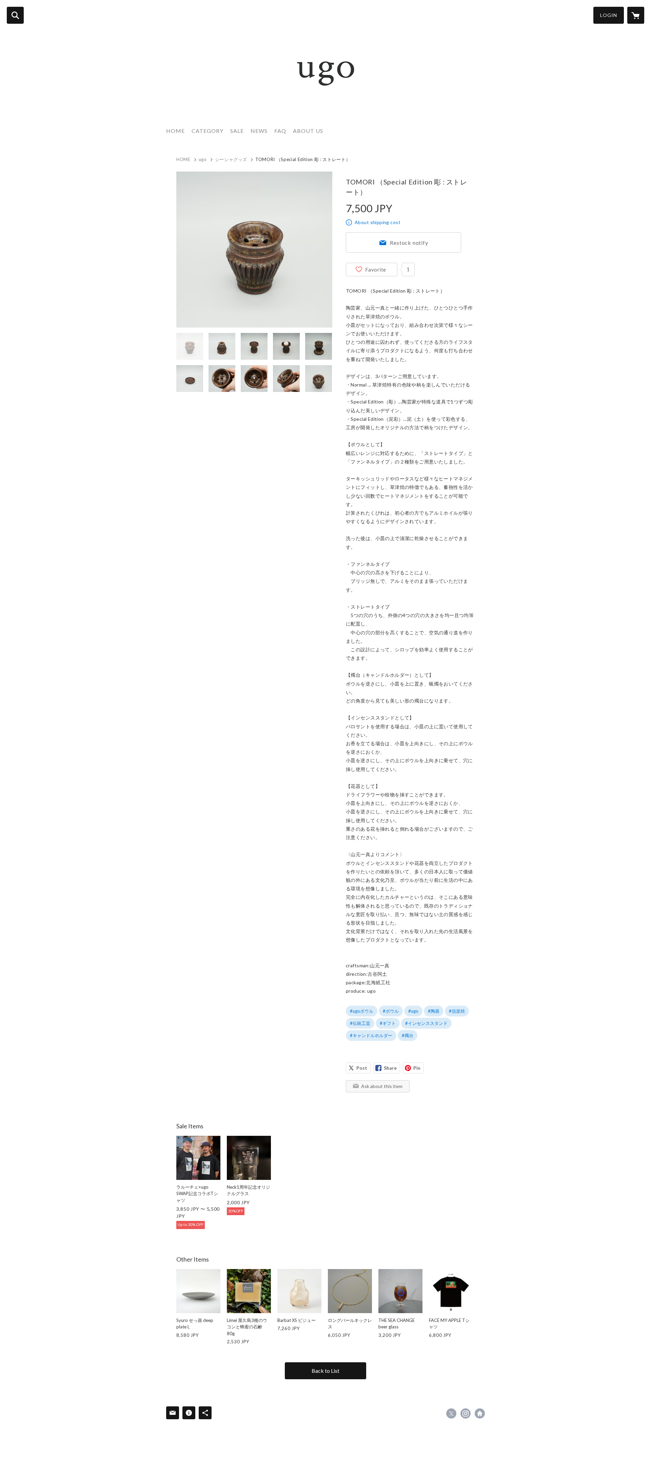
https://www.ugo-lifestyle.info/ (480, 1413)
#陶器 (433, 1011)
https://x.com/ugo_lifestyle (451, 1413)
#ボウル (391, 1011)
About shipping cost (377, 222)
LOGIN (608, 15)
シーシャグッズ (231, 159)
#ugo (413, 1011)
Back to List (325, 1370)
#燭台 (407, 1035)
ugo (203, 159)
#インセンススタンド (426, 1023)
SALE (237, 130)
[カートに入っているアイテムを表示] (635, 15)
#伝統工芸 (360, 1023)
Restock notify (409, 242)
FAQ (280, 130)
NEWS (259, 130)
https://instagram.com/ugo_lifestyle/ (465, 1413)
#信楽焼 (457, 1011)
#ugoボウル (361, 1011)
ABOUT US (308, 130)
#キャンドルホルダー (371, 1035)
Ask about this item (381, 1086)
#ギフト (388, 1023)
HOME (175, 130)
